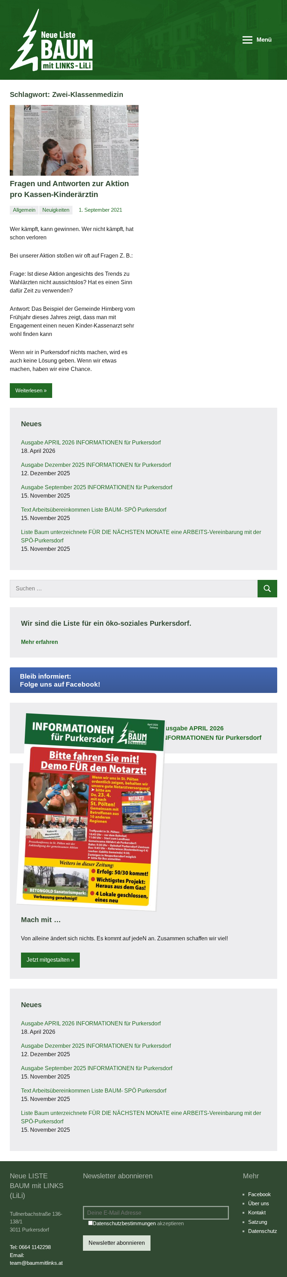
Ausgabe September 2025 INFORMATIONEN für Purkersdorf (96, 487)
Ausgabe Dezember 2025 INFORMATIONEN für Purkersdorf (96, 465)
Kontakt (257, 1212)
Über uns (258, 1203)
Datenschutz (262, 1231)
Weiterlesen (28, 390)
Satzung (257, 1222)
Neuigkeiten (55, 210)
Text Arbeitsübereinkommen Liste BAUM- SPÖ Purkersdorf (93, 510)
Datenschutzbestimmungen (124, 1223)
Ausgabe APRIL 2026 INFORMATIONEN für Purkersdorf (91, 442)
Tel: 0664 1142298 (30, 1247)
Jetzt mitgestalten (48, 960)
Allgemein (24, 210)
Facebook (259, 1194)
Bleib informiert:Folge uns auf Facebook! (60, 680)
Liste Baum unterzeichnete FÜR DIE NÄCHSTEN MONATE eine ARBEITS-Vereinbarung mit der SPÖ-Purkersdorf (141, 536)
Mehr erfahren (39, 642)
